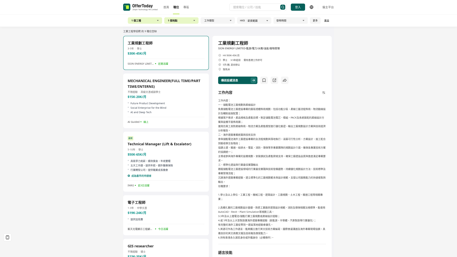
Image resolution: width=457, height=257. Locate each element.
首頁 (166, 7)
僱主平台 (328, 7)
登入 (298, 7)
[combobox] (256, 7)
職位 (176, 7)
